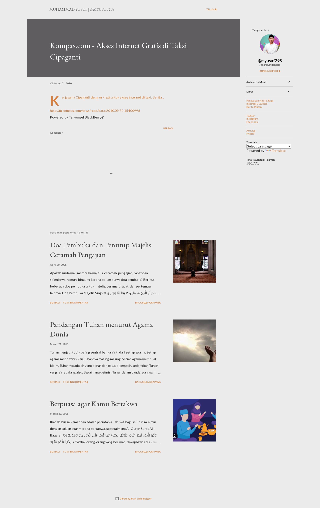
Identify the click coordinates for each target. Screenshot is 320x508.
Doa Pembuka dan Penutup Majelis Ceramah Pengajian (100, 249)
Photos (250, 133)
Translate (279, 150)
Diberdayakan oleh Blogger (135, 498)
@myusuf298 (270, 60)
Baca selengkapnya (148, 302)
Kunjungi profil (270, 71)
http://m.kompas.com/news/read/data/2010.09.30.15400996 (95, 110)
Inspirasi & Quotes (256, 103)
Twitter (250, 115)
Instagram (252, 118)
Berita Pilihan (254, 106)
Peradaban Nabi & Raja (259, 100)
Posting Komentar (75, 302)
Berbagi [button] (168, 128)
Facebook (252, 121)
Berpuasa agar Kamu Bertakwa (94, 403)
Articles (250, 130)
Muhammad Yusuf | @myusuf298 (81, 9)
